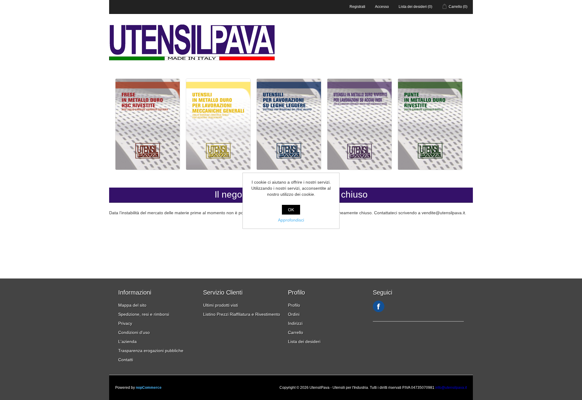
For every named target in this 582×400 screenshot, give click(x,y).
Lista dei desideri (304, 341)
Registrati (357, 7)
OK (291, 209)
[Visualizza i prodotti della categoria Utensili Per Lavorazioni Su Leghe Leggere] (289, 168)
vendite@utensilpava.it (443, 212)
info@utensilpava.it (451, 387)
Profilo (294, 305)
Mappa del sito (132, 305)
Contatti (125, 359)
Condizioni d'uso (134, 332)
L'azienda (127, 341)
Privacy (125, 323)
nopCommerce (149, 387)
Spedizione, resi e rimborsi (143, 314)
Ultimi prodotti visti (220, 305)
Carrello (295, 332)
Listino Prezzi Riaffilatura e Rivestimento (241, 314)
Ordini (293, 314)
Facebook (378, 306)
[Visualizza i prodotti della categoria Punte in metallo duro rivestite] (430, 168)
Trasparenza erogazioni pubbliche (150, 350)
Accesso (382, 7)
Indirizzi (295, 323)
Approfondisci (291, 220)
